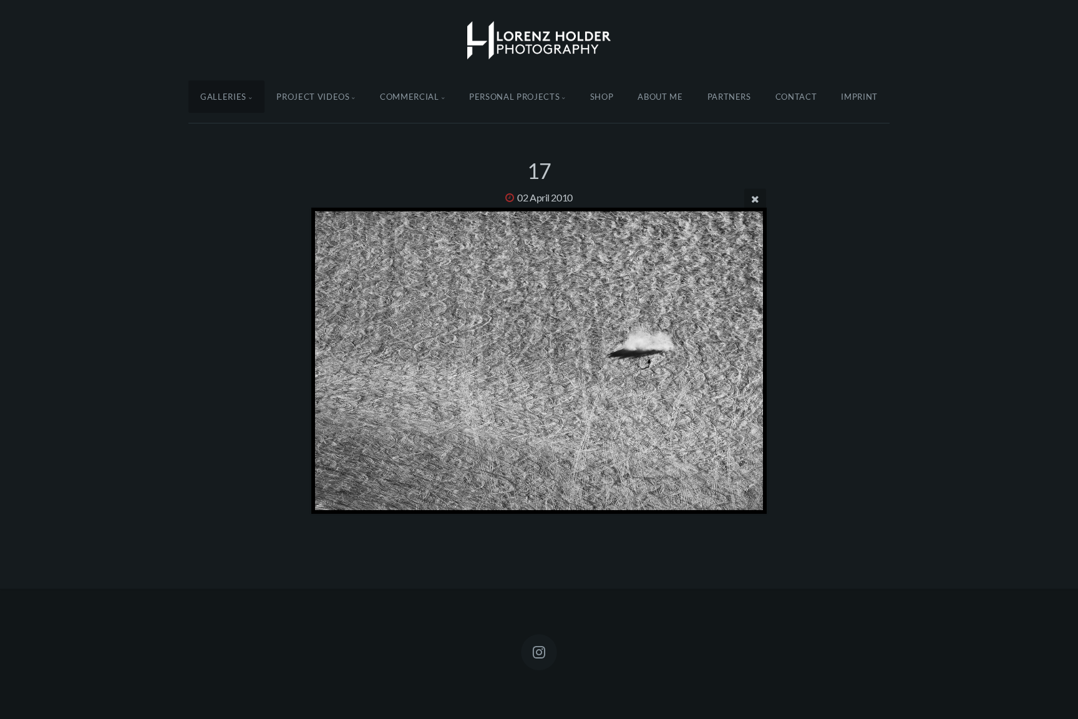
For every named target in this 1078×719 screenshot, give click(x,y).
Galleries (223, 97)
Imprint (859, 97)
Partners (729, 97)
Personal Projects (514, 97)
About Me (660, 97)
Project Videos (312, 97)
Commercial (409, 97)
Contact (796, 97)
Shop (602, 97)
